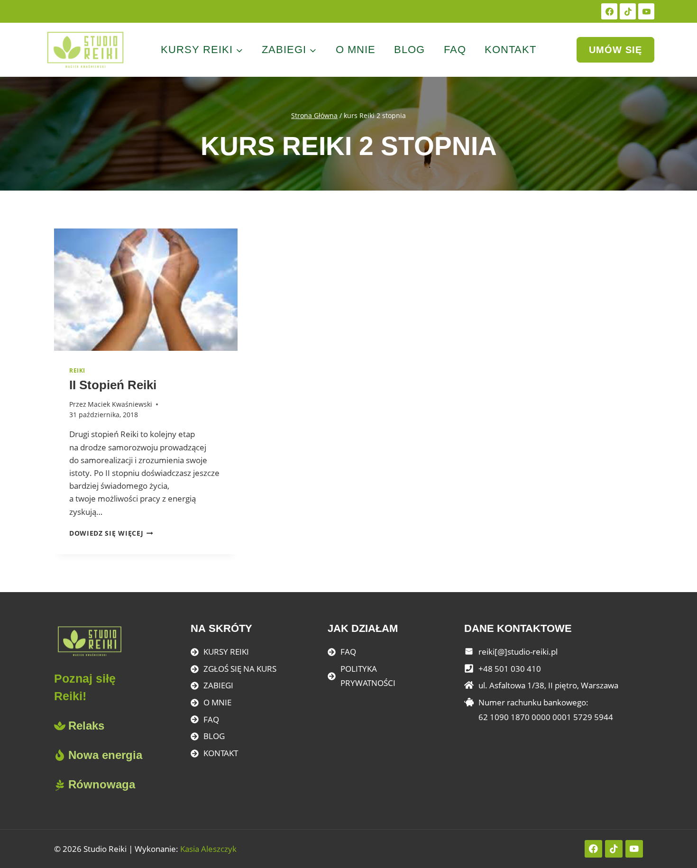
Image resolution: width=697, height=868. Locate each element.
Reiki (77, 370)
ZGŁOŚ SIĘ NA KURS (239, 668)
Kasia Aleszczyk (208, 848)
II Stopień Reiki (112, 385)
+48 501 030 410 (509, 668)
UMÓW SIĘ (615, 50)
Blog (409, 49)
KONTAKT (220, 753)
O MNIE (217, 702)
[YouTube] (646, 11)
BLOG (214, 736)
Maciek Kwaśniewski (120, 404)
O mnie (356, 49)
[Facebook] (609, 11)
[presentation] (146, 289)
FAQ (455, 49)
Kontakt (510, 49)
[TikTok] (628, 11)
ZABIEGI (218, 685)
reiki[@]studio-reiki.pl (518, 651)
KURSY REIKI (226, 651)
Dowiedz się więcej (111, 533)
